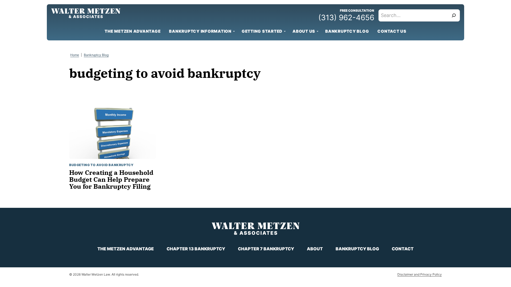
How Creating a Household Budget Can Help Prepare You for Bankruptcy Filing (111, 179)
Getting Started (262, 31)
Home (74, 55)
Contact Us (391, 31)
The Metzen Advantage (132, 31)
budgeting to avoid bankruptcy (101, 165)
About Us (303, 31)
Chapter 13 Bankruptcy (196, 248)
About (315, 248)
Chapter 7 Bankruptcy (266, 248)
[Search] (454, 15)
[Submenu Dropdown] (234, 31)
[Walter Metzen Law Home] (85, 13)
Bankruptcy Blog (347, 31)
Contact (403, 248)
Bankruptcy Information (200, 31)
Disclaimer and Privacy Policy (419, 274)
